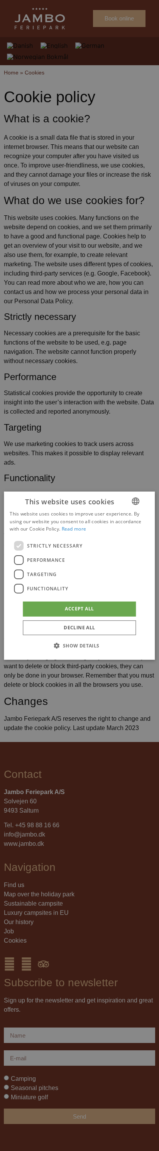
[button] (79, 645)
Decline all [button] (79, 627)
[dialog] (79, 575)
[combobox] (136, 501)
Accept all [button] (79, 608)
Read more (74, 529)
